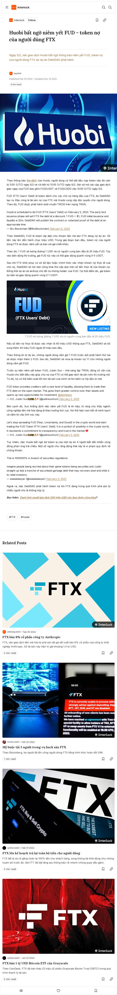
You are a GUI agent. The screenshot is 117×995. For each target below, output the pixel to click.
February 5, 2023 (60, 228)
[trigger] (103, 7)
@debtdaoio (65, 394)
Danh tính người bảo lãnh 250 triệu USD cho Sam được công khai (58, 497)
